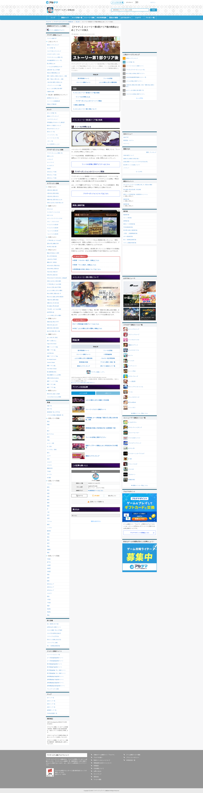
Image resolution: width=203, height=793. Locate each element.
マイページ (126, 143)
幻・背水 (49, 446)
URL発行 (97, 495)
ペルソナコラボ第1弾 (52, 230)
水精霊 (49, 571)
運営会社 (96, 776)
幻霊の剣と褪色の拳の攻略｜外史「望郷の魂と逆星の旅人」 (140, 85)
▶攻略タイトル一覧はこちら (139, 413)
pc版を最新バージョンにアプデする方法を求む (135, 161)
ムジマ (49, 455)
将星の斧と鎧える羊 (52, 325)
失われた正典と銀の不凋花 (54, 287)
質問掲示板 (126, 221)
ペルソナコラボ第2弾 (52, 234)
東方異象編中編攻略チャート (54, 667)
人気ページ (108, 393)
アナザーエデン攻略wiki (64, 10)
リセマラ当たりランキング (54, 51)
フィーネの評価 (107, 78)
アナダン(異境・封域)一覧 (107, 362)
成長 (48, 496)
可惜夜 (49, 559)
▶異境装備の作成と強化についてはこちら (87, 269)
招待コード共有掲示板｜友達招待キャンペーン (135, 194)
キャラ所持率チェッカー (53, 144)
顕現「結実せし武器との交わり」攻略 (57, 76)
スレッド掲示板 (127, 217)
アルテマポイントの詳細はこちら (139, 532)
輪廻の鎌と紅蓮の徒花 (53, 328)
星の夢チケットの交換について (131, 164)
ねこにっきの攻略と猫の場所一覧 (135, 90)
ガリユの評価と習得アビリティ (134, 81)
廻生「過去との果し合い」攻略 (55, 79)
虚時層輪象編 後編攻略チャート (55, 682)
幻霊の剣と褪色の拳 (52, 190)
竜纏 (48, 605)
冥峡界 (49, 168)
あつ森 (130, 459)
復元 (48, 452)
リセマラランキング (52, 119)
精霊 (48, 493)
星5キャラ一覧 (51, 131)
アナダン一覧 (150, 17)
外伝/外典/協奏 (101, 17)
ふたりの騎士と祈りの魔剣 (54, 315)
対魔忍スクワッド (133, 345)
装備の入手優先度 (51, 104)
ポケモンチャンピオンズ (135, 427)
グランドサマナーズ (133, 397)
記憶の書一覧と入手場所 (53, 69)
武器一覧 (49, 405)
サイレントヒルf (132, 464)
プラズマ (49, 465)
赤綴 (48, 533)
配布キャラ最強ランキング (54, 125)
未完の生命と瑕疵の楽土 (53, 265)
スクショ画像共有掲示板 (129, 242)
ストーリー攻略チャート (84, 82)
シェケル (49, 527)
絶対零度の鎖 (50, 312)
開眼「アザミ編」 (51, 350)
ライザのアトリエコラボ (53, 212)
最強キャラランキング (83, 366)
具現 (48, 459)
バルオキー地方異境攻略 (108, 358)
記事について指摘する (97, 501)
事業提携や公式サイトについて (102, 763)
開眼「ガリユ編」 (51, 365)
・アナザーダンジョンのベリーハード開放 (87, 101)
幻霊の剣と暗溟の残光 (53, 193)
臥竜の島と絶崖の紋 (52, 274)
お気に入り (113, 495)
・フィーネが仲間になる (81, 97)
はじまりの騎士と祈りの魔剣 (54, 290)
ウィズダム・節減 (51, 449)
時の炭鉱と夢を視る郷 (53, 306)
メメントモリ (131, 407)
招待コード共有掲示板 (129, 224)
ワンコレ (130, 392)
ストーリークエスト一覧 (53, 654)
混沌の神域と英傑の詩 (53, 268)
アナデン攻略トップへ (98, 372)
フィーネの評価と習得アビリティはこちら (96, 164)
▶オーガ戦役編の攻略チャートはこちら (86, 324)
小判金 (49, 599)
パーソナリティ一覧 (52, 134)
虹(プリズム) (50, 434)
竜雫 (48, 543)
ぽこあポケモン (132, 422)
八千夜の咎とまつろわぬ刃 (54, 240)
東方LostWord (132, 402)
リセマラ (138, 17)
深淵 (48, 518)
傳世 (48, 552)
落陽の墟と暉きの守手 (53, 321)
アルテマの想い (98, 757)
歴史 (48, 537)
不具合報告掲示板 (128, 227)
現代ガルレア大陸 (51, 174)
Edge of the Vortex (51, 343)
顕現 (48, 487)
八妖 (48, 512)
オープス (49, 474)
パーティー (126, 167)
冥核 (48, 546)
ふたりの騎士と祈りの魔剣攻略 (108, 82)
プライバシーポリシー (132, 757)
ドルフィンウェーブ (133, 334)
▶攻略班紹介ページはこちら (95, 490)
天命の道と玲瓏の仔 (52, 271)
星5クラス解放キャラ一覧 (107, 366)
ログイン (153, 2)
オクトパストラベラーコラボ (54, 218)
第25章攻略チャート (83, 78)
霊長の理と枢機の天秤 (53, 243)
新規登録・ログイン (128, 140)
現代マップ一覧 (51, 704)
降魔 (48, 424)
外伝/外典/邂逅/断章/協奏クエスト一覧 (136, 77)
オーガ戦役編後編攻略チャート (55, 660)
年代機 (49, 477)
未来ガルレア (50, 587)
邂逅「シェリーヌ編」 (53, 381)
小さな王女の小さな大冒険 (54, 397)
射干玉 (49, 562)
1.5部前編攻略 (108, 354)
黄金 (48, 490)
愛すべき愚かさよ (51, 340)
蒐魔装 (49, 549)
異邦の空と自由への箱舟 (53, 393)
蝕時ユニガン (50, 156)
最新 (147, 152)
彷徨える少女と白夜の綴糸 (54, 281)
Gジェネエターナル (133, 350)
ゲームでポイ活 (116, 2)
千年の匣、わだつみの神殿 (54, 309)
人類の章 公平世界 (52, 259)
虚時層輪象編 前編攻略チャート (55, 676)
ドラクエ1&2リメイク (134, 438)
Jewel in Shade (51, 362)
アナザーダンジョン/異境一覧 (54, 57)
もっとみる (139, 171)
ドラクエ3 (131, 469)
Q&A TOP (125, 137)
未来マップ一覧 (51, 707)
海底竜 (49, 609)
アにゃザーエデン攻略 (53, 689)
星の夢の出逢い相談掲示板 (130, 230)
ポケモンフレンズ (133, 376)
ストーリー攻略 (89, 17)
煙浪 (48, 596)
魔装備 (49, 530)
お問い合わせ (97, 771)
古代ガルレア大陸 (51, 171)
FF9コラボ (50, 209)
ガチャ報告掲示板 (128, 236)
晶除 (48, 577)
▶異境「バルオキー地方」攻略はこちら (86, 260)
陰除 (48, 580)
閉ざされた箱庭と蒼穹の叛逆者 (55, 296)
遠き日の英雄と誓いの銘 (53, 331)
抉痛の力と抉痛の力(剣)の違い (131, 158)
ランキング (153, 152)
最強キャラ (65, 17)
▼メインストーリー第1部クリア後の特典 (86, 93)
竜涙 (48, 540)
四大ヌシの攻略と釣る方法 (54, 639)
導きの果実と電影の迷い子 (54, 293)
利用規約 (96, 765)
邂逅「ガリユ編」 (51, 384)
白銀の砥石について (128, 155)
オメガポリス (50, 165)
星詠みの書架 (113, 17)
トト (48, 427)
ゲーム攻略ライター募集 (133, 754)
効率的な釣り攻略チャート (54, 627)
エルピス (49, 462)
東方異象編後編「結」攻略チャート (56, 673)
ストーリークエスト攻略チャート (135, 65)
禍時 (48, 502)
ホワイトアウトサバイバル (135, 386)
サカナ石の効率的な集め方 (54, 633)
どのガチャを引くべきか (53, 54)
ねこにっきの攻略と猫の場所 (54, 88)
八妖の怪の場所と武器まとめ (54, 82)
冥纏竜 (49, 612)
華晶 (48, 615)
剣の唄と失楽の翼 (51, 246)
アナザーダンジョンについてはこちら (95, 193)
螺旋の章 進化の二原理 (53, 253)
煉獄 (48, 505)
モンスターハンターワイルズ (136, 453)
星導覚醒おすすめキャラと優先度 (55, 122)
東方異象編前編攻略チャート (54, 664)
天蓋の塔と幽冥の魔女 (53, 299)
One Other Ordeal (51, 368)
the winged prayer (51, 359)
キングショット (132, 366)
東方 (48, 430)
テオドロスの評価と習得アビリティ (135, 94)
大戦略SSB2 (131, 479)
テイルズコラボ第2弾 (52, 227)
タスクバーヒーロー (133, 432)
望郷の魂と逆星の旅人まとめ (54, 199)
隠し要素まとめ (51, 63)
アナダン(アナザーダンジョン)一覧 (135, 69)
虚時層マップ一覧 (51, 710)
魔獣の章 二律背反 (52, 262)
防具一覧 (49, 408)
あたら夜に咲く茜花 (52, 337)
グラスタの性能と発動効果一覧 (55, 415)
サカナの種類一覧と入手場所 (54, 630)
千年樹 (49, 471)
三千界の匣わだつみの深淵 (54, 284)
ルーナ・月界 (50, 443)
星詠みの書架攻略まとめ (53, 72)
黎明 (48, 524)
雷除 (48, 574)
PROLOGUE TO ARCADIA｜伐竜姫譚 (57, 278)
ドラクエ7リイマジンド (134, 443)
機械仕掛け (50, 468)
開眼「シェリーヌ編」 (53, 347)
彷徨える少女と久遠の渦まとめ (55, 202)
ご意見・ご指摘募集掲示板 (130, 233)
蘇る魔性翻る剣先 (51, 371)
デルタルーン (131, 474)
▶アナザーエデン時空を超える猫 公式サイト (83, 382)
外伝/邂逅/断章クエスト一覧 (54, 60)
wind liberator (50, 353)
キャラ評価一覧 (77, 17)
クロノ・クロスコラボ (53, 221)
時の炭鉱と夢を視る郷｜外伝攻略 (132, 189)
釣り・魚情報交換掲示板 (53, 645)
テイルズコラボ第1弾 (52, 224)
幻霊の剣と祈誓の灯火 (53, 196)
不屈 (48, 440)
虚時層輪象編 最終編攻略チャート (56, 685)
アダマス (49, 484)
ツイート (80, 495)
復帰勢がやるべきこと (53, 98)
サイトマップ (97, 774)
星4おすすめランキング (53, 128)
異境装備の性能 (83, 362)
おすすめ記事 (83, 393)
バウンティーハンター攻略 (54, 85)
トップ (53, 17)
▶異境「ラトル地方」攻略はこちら (84, 265)
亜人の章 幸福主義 (52, 256)
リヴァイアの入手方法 (53, 636)
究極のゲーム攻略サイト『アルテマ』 (104, 754)
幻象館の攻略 (50, 91)
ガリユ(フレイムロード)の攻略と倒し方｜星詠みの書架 (137, 184)
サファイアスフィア (133, 329)
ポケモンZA (131, 448)
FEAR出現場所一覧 (52, 713)
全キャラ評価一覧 (51, 113)
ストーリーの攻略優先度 (53, 101)
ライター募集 (97, 779)
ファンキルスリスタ (133, 339)
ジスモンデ (50, 159)
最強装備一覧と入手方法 (53, 412)
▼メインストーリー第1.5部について (85, 109)
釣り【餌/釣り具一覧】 (53, 624)
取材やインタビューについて (102, 760)
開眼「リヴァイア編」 (53, 356)
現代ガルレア (50, 584)
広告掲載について (99, 768)
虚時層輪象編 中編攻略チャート (55, 679)
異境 (48, 421)
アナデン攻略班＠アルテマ (56, 30)
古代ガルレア (50, 590)
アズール (49, 521)
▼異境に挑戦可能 (78, 105)
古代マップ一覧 (51, 700)
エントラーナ (50, 162)
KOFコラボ (50, 215)
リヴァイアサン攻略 (52, 642)
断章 (48, 499)
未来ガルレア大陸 (51, 178)
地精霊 (49, 568)
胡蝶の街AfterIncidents (53, 378)
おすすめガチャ (126, 17)
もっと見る (139, 98)
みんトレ (130, 355)
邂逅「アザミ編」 (51, 387)
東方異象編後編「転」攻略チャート (56, 670)
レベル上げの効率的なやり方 (54, 66)
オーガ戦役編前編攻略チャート (55, 657)
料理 (48, 437)
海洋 (48, 515)
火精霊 (49, 565)
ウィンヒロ (131, 360)
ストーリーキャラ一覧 (53, 138)
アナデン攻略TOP (51, 38)
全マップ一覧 (50, 697)
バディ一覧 (50, 141)
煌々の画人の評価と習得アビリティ (135, 73)
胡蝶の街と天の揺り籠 (53, 303)
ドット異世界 (131, 381)
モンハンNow (132, 371)
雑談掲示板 (126, 199)
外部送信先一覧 (130, 760)
